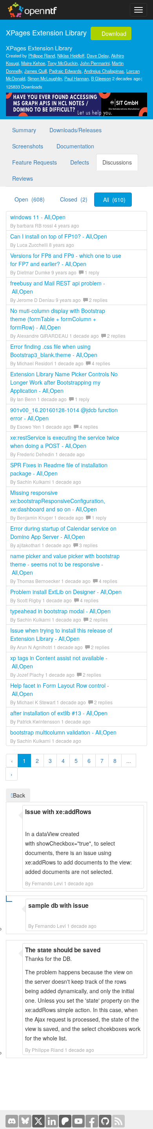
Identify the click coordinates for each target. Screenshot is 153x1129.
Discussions (117, 162)
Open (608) (30, 199)
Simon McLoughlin (44, 78)
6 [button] (89, 760)
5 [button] (76, 760)
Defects (79, 162)
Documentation (75, 146)
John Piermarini (94, 63)
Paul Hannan (76, 78)
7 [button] (102, 760)
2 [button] (37, 760)
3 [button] (50, 760)
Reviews (22, 178)
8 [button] (115, 760)
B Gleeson (101, 78)
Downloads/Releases (75, 130)
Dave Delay (98, 55)
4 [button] (63, 760)
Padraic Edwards (65, 71)
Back (19, 795)
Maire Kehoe (33, 63)
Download (113, 33)
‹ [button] (12, 760)
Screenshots (27, 146)
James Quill (35, 71)
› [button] (12, 774)
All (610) (114, 200)
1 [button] (24, 760)
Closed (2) (73, 199)
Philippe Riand (41, 55)
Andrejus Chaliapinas (104, 71)
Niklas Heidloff (70, 55)
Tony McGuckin (62, 63)
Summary (24, 130)
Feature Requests (34, 162)
